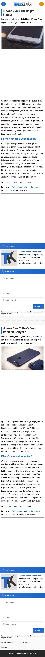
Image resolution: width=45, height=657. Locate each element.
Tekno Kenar (17, 187)
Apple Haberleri (32, 187)
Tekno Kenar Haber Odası (29, 252)
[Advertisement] (22, 74)
